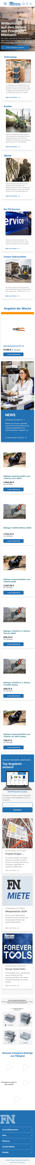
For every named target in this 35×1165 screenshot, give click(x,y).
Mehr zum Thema (11, 97)
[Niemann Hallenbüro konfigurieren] (17, 1022)
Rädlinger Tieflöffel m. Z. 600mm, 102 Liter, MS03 (16, 632)
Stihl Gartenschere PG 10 (13, 346)
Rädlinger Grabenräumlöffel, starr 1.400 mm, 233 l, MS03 (16, 477)
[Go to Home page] (15, 3)
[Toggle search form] (23, 4)
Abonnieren (18, 810)
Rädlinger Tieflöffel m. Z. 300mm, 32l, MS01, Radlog (16, 684)
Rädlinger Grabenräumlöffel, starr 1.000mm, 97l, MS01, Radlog (16, 735)
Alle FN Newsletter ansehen (17, 792)
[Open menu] (5, 3)
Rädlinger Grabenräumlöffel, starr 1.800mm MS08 (16, 580)
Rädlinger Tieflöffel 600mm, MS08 (17, 528)
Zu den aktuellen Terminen (14, 438)
